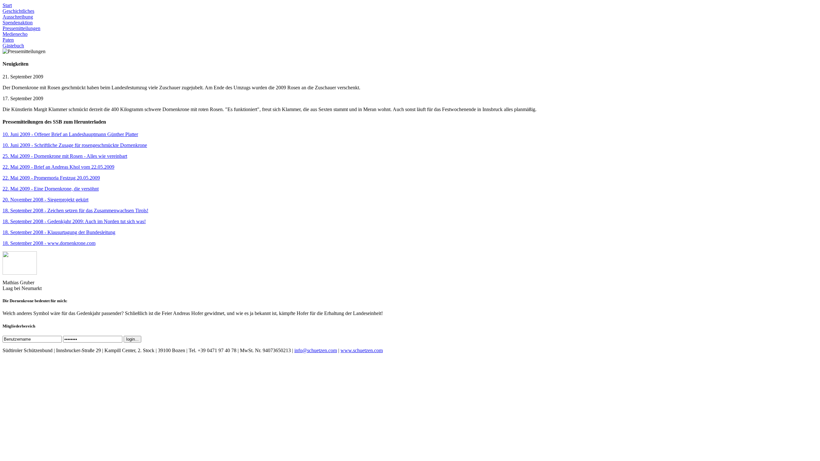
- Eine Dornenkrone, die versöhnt (51, 188)
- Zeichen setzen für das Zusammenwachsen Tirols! (75, 210)
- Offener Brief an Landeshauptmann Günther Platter (70, 134)
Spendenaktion (18, 22)
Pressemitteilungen (21, 28)
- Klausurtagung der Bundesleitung (59, 232)
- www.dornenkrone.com (49, 243)
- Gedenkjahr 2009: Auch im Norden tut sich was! (74, 221)
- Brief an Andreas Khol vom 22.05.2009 (58, 167)
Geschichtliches (18, 11)
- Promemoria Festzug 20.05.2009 (51, 178)
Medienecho (15, 34)
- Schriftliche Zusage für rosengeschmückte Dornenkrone (75, 145)
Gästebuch (13, 45)
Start (7, 5)
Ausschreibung (18, 17)
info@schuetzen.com (315, 350)
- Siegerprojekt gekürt (45, 199)
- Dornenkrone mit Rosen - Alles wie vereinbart (65, 156)
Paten (8, 40)
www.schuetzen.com (361, 350)
